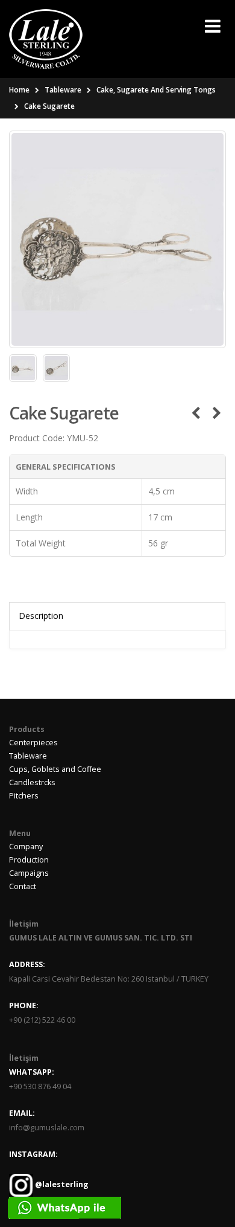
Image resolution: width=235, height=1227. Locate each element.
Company (26, 846)
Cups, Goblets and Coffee (55, 769)
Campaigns (29, 873)
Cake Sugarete (49, 106)
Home (19, 90)
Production (29, 860)
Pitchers (24, 796)
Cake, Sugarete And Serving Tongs (156, 90)
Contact (22, 886)
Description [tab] (41, 615)
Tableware (63, 90)
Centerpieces (33, 742)
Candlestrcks (32, 782)
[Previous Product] (195, 412)
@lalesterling (61, 1185)
